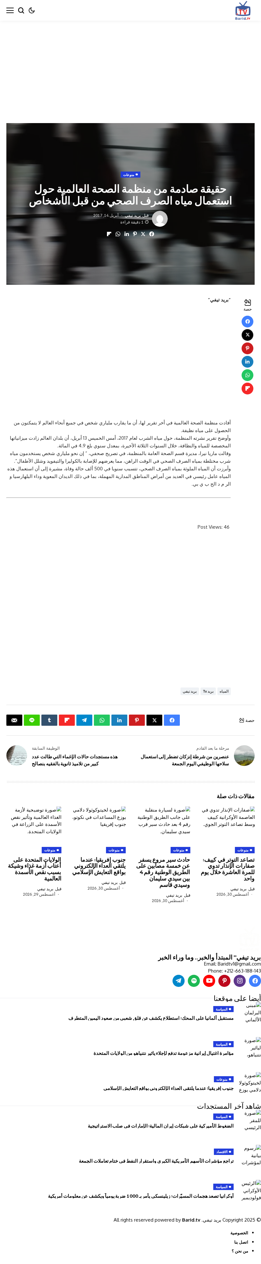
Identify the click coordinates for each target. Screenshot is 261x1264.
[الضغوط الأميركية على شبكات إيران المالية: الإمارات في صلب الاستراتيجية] (250, 1121)
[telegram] (179, 981)
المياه (224, 691)
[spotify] (194, 981)
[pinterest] (224, 981)
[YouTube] (209, 981)
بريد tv (208, 691)
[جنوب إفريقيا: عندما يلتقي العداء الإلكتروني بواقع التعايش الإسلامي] (250, 1083)
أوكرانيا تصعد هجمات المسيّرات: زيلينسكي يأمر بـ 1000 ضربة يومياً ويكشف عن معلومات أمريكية (141, 1196)
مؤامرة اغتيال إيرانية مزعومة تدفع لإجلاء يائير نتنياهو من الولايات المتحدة (164, 1053)
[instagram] (240, 981)
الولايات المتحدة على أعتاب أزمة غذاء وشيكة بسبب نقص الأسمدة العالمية (34, 869)
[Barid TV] (249, 939)
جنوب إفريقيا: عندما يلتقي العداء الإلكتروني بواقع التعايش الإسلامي (99, 866)
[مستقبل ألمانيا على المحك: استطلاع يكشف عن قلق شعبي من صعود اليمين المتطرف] (250, 1013)
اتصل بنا (241, 1242)
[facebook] (255, 981)
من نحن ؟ (240, 1250)
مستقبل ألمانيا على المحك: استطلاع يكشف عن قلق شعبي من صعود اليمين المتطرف (151, 1018)
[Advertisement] (130, 68)
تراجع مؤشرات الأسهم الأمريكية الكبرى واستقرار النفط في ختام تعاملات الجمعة (156, 1161)
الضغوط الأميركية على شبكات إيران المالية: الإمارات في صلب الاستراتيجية (161, 1125)
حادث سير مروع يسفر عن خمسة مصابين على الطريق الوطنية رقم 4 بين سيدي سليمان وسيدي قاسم (163, 872)
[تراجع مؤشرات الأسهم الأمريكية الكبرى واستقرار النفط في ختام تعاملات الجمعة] (250, 1156)
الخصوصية (239, 1232)
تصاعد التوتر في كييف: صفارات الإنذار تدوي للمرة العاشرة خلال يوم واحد (228, 869)
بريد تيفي (133, 215)
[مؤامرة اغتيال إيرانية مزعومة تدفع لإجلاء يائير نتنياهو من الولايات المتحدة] (250, 1048)
